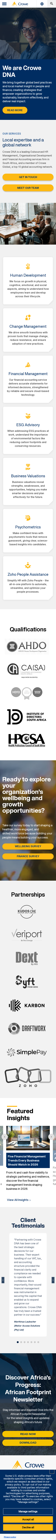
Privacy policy (10, 1537)
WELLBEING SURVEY (28, 846)
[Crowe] (20, 4)
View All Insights (17, 1200)
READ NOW (28, 1434)
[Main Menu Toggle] (4, 4)
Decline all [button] (28, 1527)
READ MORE (15, 110)
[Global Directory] (42, 4)
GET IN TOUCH (28, 177)
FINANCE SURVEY (28, 856)
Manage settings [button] (28, 1511)
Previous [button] (5, 1137)
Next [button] (51, 1137)
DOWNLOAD (28, 1442)
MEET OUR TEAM (28, 188)
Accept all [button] (28, 1519)
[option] (28, 1158)
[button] (52, 1471)
